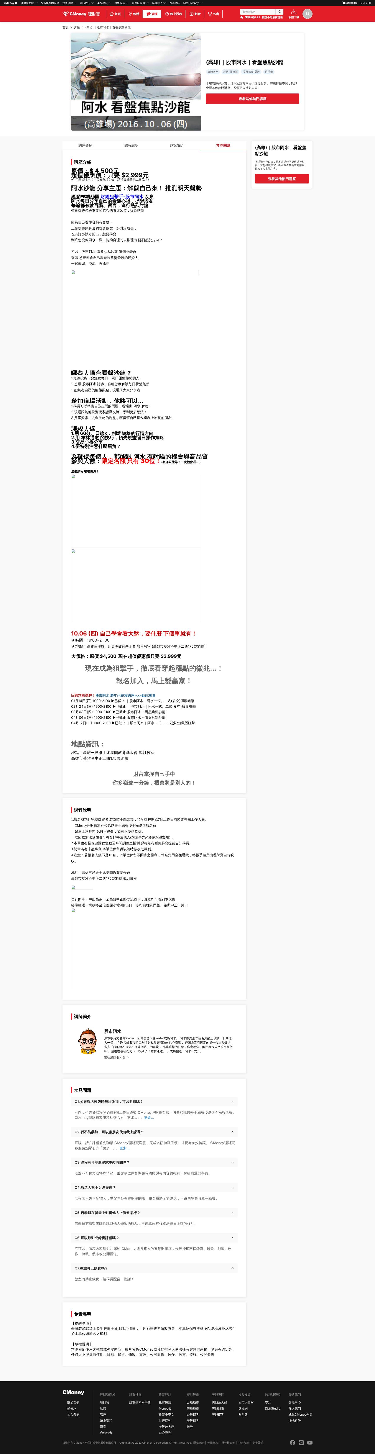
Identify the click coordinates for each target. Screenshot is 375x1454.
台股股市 (193, 1402)
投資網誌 (165, 1402)
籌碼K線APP (252, 17)
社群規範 (243, 1442)
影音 (103, 1426)
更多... (149, 1117)
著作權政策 (228, 1442)
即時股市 (85, 3)
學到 (268, 1402)
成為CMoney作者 (300, 1414)
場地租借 (295, 1420)
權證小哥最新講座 (272, 17)
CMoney (8, 3)
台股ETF (192, 1414)
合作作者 (106, 1432)
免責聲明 (258, 1442)
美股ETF (192, 1420)
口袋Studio (272, 1408)
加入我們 (73, 1414)
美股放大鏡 (166, 1426)
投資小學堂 (166, 1414)
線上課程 (106, 1420)
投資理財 (67, 3)
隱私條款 (198, 1442)
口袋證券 (165, 1432)
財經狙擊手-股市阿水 (122, 196)
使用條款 (212, 1442)
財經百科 (165, 1420)
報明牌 (243, 1414)
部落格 (71, 1408)
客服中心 (295, 1402)
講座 (103, 1414)
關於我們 (73, 1402)
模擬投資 (120, 3)
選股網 (243, 1408)
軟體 (103, 1408)
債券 (190, 1426)
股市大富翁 (246, 1402)
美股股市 (193, 1408)
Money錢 (165, 1408)
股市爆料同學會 (50, 3)
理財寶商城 (27, 3)
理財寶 (104, 1402)
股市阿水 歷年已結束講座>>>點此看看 (125, 695)
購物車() (351, 3)
